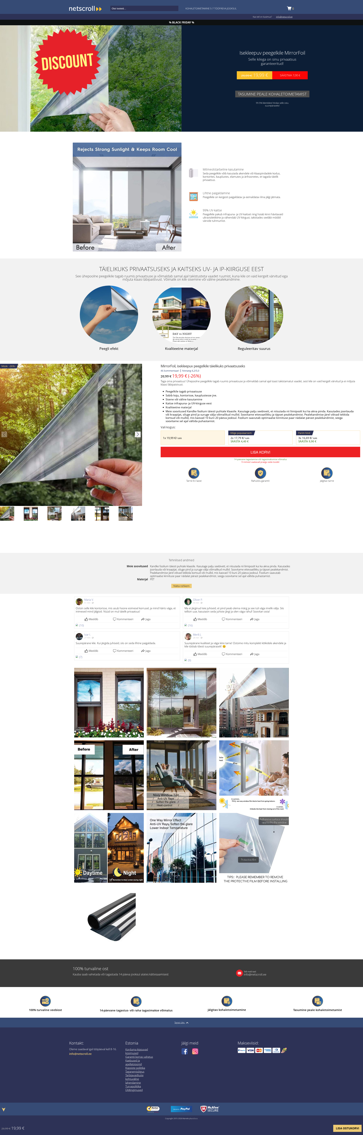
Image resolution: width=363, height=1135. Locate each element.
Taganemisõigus (134, 1071)
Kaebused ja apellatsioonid (133, 1062)
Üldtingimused (134, 1090)
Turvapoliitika (133, 1086)
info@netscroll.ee (284, 16)
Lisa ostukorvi (347, 1128)
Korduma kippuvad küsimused (136, 1051)
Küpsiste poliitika (135, 1068)
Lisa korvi (260, 452)
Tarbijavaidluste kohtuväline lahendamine (134, 1078)
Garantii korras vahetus (139, 1057)
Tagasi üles (179, 1022)
